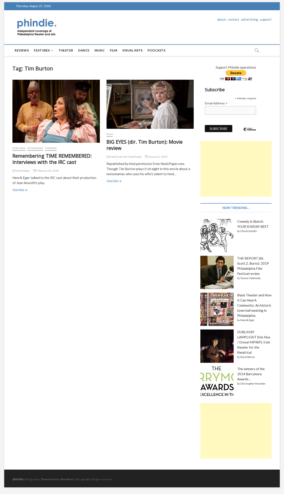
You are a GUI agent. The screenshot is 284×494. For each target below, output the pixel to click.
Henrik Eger (22, 170)
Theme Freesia (50, 479)
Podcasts (156, 50)
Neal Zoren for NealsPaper (125, 156)
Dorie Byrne (247, 357)
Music (100, 50)
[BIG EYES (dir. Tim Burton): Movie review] (150, 104)
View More (19, 190)
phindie (17, 479)
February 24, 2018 (47, 170)
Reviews (22, 50)
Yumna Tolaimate (250, 278)
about (221, 19)
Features (42, 50)
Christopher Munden (252, 383)
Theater (65, 50)
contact (233, 19)
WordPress (67, 479)
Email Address (216, 103)
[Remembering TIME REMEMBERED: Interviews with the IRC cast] (56, 111)
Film (113, 50)
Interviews (35, 148)
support (266, 19)
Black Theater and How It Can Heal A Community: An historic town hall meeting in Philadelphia (254, 305)
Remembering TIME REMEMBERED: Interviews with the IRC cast (52, 158)
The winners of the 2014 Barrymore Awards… (251, 374)
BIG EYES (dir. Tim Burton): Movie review (144, 144)
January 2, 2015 (157, 156)
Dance (83, 50)
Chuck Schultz (248, 231)
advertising (249, 19)
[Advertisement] (235, 168)
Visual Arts (132, 50)
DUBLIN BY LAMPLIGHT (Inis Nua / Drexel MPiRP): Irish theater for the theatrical (253, 342)
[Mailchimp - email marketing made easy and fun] (249, 132)
